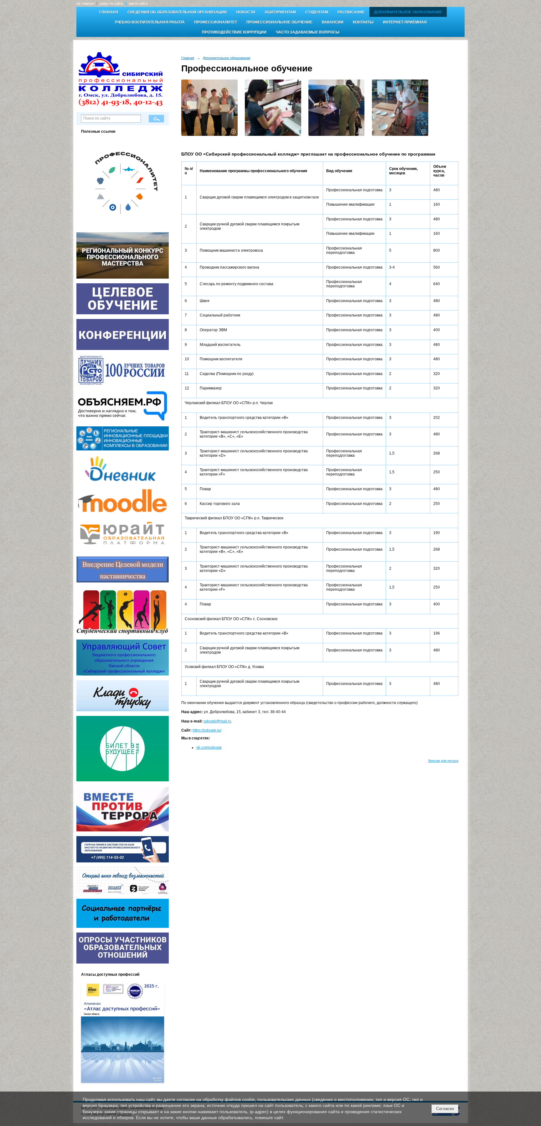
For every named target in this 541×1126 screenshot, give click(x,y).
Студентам (316, 12)
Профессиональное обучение (279, 22)
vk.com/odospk (209, 747)
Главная (108, 12)
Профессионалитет (215, 22)
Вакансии (332, 22)
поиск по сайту (111, 3)
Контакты (363, 22)
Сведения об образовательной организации (177, 12)
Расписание (351, 12)
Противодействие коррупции (234, 32)
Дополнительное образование (408, 12)
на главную (85, 3)
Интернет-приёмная (405, 22)
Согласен (445, 1108)
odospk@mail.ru (217, 721)
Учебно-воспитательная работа (150, 22)
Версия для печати (443, 761)
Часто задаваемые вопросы (307, 32)
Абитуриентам (280, 12)
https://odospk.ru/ (207, 730)
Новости (245, 12)
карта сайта (138, 3)
